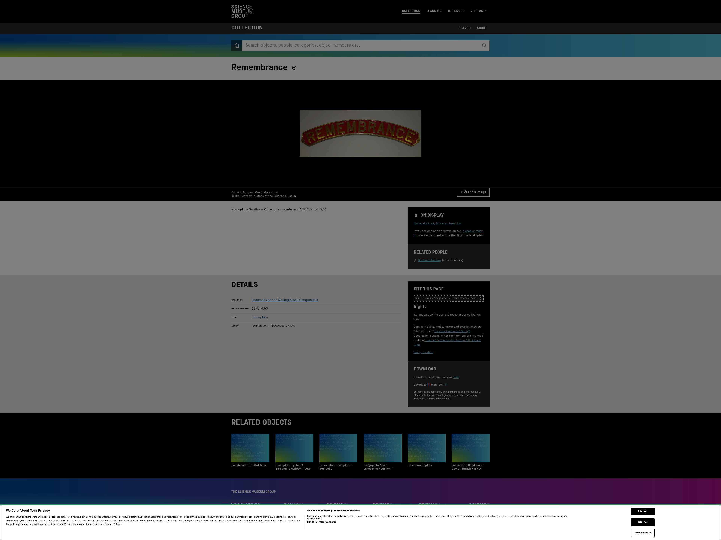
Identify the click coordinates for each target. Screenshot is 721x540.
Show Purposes (642, 533)
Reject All (642, 522)
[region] (360, 522)
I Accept (642, 511)
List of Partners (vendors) (321, 522)
